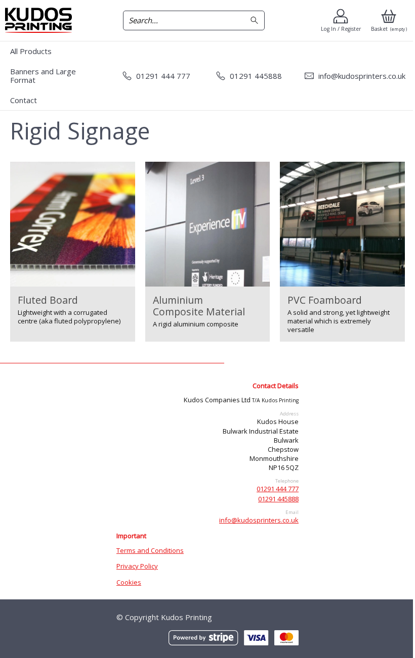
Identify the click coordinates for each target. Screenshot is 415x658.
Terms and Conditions (150, 550)
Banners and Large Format (43, 75)
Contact (23, 100)
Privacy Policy (137, 566)
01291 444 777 (278, 488)
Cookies (128, 582)
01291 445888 (278, 498)
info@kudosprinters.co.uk (259, 520)
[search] (256, 20)
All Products (31, 51)
